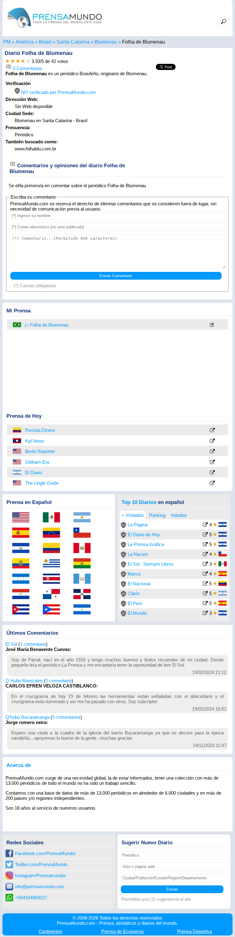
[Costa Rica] (53, 579)
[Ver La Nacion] (205, 554)
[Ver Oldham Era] (212, 462)
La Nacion (138, 554)
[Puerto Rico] (53, 609)
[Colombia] (17, 430)
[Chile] (84, 533)
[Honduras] (23, 579)
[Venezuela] (53, 533)
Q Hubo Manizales (24, 680)
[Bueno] (18, 61)
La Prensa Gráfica (146, 544)
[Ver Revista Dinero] (212, 430)
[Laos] (17, 440)
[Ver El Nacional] (205, 584)
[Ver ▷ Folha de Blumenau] (212, 325)
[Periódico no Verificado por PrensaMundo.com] (123, 526)
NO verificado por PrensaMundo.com (58, 92)
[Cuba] (23, 609)
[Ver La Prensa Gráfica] (205, 545)
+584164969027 (31, 897)
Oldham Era (37, 462)
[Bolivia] (84, 563)
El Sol (11, 644)
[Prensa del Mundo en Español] (54, 29)
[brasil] (17, 324)
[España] (23, 533)
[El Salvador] (23, 548)
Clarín (134, 593)
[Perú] (84, 548)
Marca (134, 573)
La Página (137, 524)
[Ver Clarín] (205, 594)
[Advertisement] (178, 119)
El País (135, 603)
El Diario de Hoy (144, 534)
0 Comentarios (27, 68)
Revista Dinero (40, 430)
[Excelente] (28, 61)
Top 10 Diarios (138, 502)
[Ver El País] (205, 603)
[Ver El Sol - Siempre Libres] (205, 564)
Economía (122, 931)
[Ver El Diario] (212, 473)
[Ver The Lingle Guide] (212, 483)
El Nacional (139, 583)
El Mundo (137, 613)
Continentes (50, 931)
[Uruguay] (53, 563)
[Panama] (53, 594)
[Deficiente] (7, 61)
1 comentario (33, 644)
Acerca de (18, 765)
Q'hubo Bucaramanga (27, 717)
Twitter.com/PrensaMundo (41, 864)
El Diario (33, 472)
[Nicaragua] (84, 609)
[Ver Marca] (205, 574)
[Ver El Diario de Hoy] (205, 535)
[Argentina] (17, 472)
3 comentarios (66, 717)
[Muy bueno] (23, 61)
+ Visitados (132, 515)
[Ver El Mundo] (205, 613)
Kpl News (34, 440)
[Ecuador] (23, 563)
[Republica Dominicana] (84, 594)
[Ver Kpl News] (212, 441)
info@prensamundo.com (39, 886)
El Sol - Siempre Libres (150, 564)
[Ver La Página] (205, 525)
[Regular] (13, 61)
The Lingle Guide (42, 483)
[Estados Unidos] (17, 451)
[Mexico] (53, 517)
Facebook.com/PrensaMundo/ (45, 853)
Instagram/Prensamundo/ (40, 875)
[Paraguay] (23, 594)
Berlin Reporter (40, 451)
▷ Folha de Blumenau (47, 324)
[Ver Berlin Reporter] (212, 451)
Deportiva (194, 931)
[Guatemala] (84, 579)
